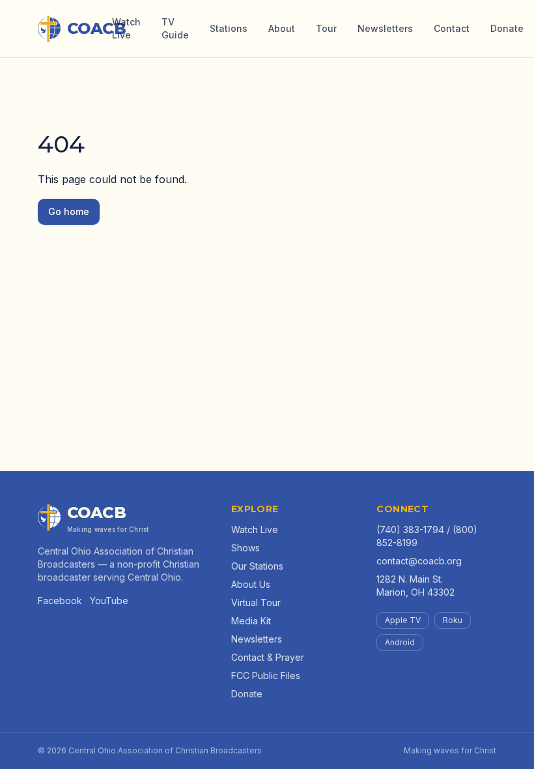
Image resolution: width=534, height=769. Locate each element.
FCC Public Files (265, 675)
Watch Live (126, 28)
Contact (452, 28)
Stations (228, 28)
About (281, 28)
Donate (507, 28)
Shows (245, 547)
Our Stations (257, 566)
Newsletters (385, 28)
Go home (68, 211)
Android (400, 642)
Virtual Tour (256, 602)
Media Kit (251, 620)
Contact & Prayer (267, 657)
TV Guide (175, 28)
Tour (326, 28)
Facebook (60, 600)
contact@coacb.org (419, 560)
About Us (250, 584)
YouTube (109, 600)
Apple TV (403, 620)
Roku (452, 620)
